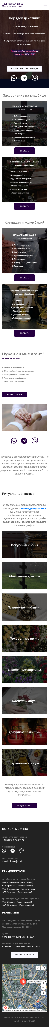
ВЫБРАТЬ (24, 151)
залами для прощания (33, 508)
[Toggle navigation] (45, 5)
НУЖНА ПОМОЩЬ (14, 395)
